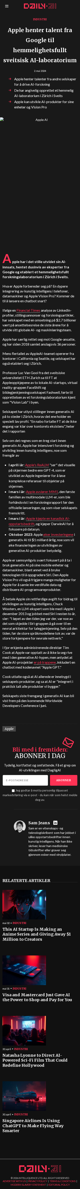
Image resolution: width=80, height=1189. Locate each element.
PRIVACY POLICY (37, 1181)
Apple (9, 729)
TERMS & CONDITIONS (63, 1181)
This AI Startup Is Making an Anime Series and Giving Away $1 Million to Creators (36, 934)
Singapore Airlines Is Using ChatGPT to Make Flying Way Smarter (33, 1125)
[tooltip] (55, 823)
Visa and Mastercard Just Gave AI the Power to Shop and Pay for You (37, 997)
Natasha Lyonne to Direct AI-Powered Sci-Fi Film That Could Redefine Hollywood (35, 1060)
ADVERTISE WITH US (14, 1181)
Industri (40, 19)
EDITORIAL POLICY (59, 1184)
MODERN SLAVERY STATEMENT (28, 1184)
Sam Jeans (39, 822)
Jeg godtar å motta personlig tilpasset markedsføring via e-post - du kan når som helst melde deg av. (40, 795)
